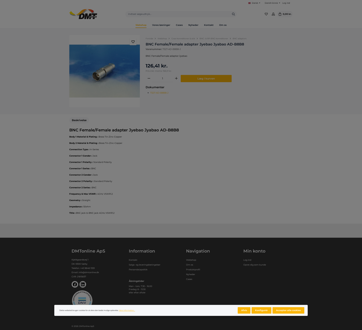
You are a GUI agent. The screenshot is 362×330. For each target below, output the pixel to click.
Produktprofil (193, 269)
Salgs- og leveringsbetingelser (144, 264)
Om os (189, 264)
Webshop (191, 260)
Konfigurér (261, 310)
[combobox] (177, 14)
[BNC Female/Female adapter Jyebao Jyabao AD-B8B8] (104, 71)
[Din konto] (273, 14)
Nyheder (190, 274)
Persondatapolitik (138, 269)
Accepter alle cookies (288, 310)
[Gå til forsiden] (83, 14)
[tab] (79, 120)
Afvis (244, 310)
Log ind (286, 3)
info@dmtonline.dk (89, 272)
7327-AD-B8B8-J (159, 92)
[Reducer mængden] (149, 78)
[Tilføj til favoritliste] (133, 41)
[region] (104, 71)
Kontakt (133, 260)
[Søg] (233, 14)
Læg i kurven (206, 78)
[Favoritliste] (266, 14)
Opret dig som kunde (254, 264)
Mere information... (127, 310)
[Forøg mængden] (176, 78)
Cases (189, 279)
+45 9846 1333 (87, 268)
